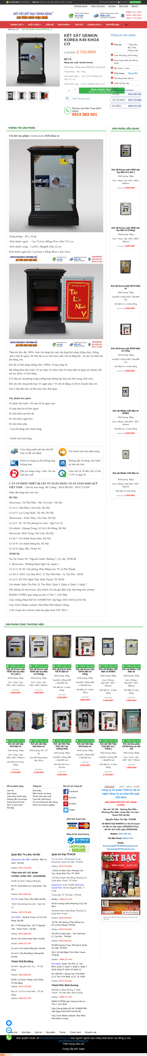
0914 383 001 (125, 834)
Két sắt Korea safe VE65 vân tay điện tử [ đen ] (126, 171)
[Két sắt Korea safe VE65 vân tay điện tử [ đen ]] (126, 151)
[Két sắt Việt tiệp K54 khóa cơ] (85, 721)
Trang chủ (16, 24)
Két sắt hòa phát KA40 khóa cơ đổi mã (131, 746)
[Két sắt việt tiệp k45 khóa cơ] (38, 721)
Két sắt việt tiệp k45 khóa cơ (39, 745)
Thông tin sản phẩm (123, 35)
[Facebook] (9, 1023)
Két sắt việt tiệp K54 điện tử (15, 745)
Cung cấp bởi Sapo (73, 1048)
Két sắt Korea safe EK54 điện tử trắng (125, 349)
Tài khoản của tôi (80, 6)
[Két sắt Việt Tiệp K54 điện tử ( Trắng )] (108, 721)
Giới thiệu (34, 24)
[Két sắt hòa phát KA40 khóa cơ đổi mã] (131, 721)
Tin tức (79, 24)
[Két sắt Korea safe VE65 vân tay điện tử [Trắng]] (126, 209)
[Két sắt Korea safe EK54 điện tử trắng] (126, 329)
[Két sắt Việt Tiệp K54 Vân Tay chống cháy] (62, 721)
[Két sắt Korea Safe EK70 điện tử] (126, 267)
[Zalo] (9, 1030)
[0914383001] (9, 1037)
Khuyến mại (112, 24)
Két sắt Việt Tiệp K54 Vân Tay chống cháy (62, 746)
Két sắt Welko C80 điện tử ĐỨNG (126, 412)
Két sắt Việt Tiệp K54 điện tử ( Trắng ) (108, 746)
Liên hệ (50, 24)
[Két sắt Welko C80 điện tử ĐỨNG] (126, 392)
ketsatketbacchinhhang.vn (55, 1038)
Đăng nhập (123, 6)
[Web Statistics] (5, 1054)
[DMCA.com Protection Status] (76, 849)
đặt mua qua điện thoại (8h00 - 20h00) (87, 112)
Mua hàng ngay (101, 90)
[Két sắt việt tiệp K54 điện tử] (15, 721)
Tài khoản (123, 2)
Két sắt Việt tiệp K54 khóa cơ (85, 745)
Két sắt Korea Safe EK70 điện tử (125, 287)
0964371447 (127, 838)
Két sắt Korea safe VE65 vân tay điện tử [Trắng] (126, 229)
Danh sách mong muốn (108, 2)
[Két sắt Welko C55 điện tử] (126, 454)
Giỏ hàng (136, 2)
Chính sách (93, 24)
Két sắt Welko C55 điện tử (126, 473)
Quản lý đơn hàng (98, 6)
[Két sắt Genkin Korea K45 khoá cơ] (11, 96)
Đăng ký (135, 6)
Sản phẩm (63, 24)
